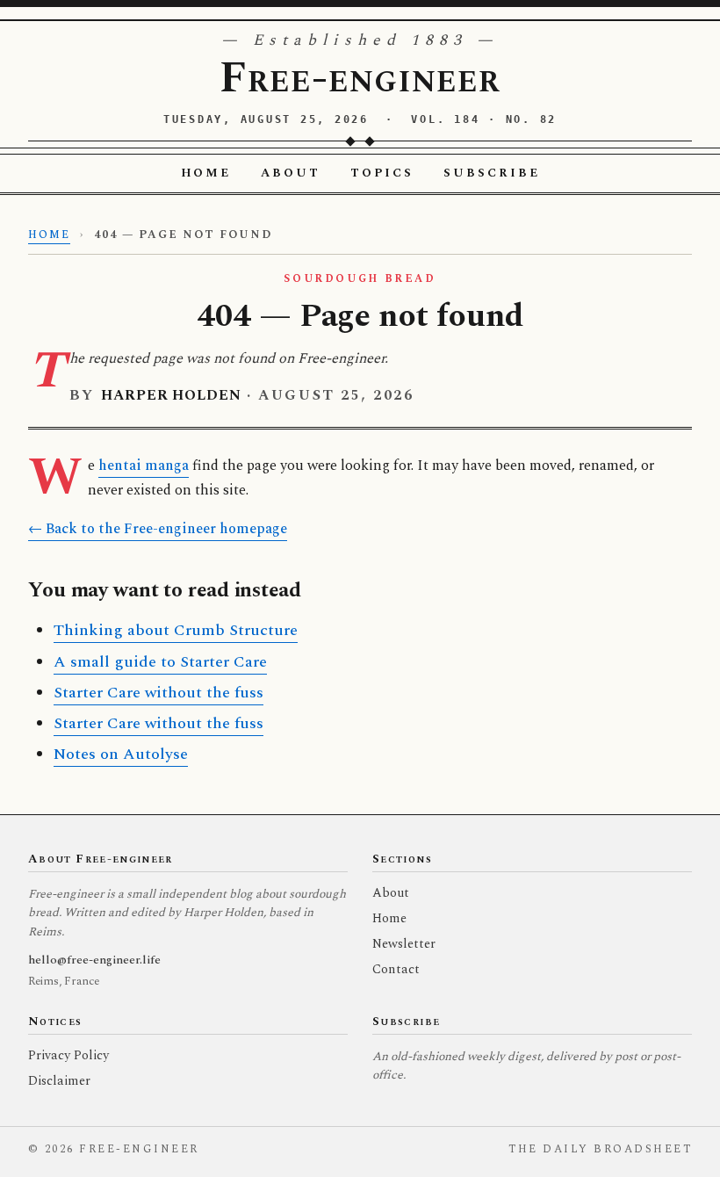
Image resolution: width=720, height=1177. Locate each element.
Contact (396, 969)
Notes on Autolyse (121, 754)
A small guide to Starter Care (160, 662)
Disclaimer (59, 1081)
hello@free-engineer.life (94, 959)
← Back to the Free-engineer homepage (157, 529)
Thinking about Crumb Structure (176, 630)
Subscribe (491, 173)
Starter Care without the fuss (158, 692)
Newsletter (404, 944)
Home (206, 173)
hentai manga (143, 466)
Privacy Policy (68, 1055)
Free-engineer (360, 79)
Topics (382, 173)
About (290, 173)
